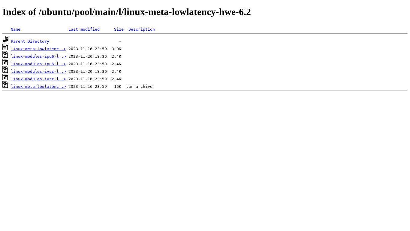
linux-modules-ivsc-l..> (38, 71)
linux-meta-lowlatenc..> (38, 49)
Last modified (84, 29)
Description (141, 29)
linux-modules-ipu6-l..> (38, 56)
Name (15, 29)
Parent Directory (30, 41)
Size (119, 29)
